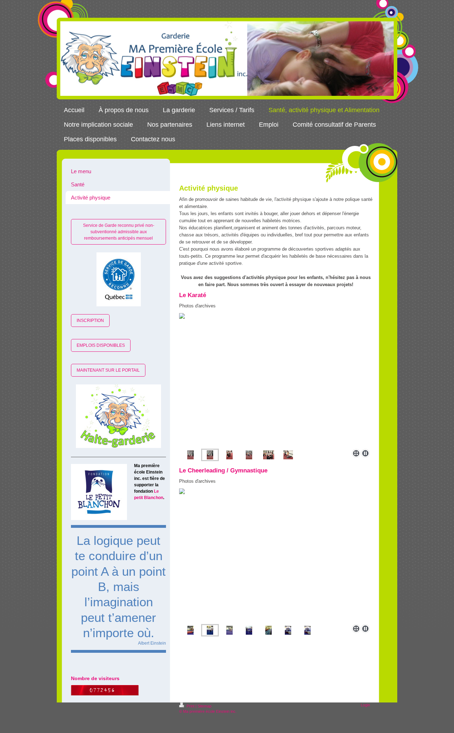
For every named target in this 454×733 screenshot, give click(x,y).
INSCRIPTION (90, 320)
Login (365, 705)
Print (190, 706)
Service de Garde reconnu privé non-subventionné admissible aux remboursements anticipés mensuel (118, 232)
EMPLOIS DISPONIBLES (101, 345)
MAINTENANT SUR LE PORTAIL (108, 370)
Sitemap (204, 706)
